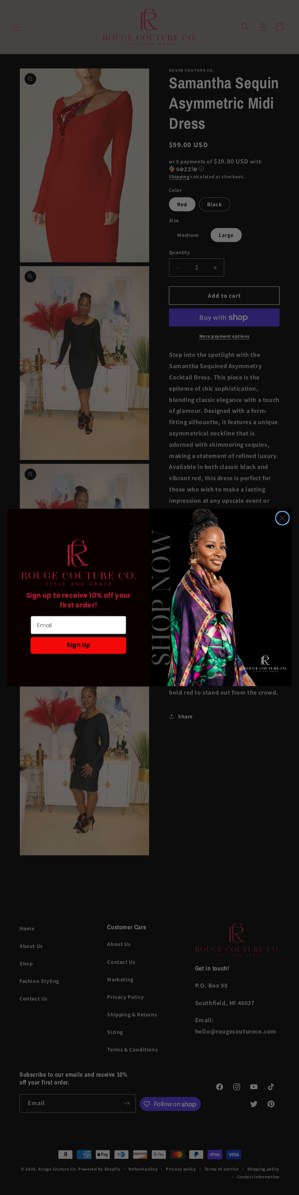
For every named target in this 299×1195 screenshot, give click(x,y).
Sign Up (78, 645)
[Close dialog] (282, 518)
